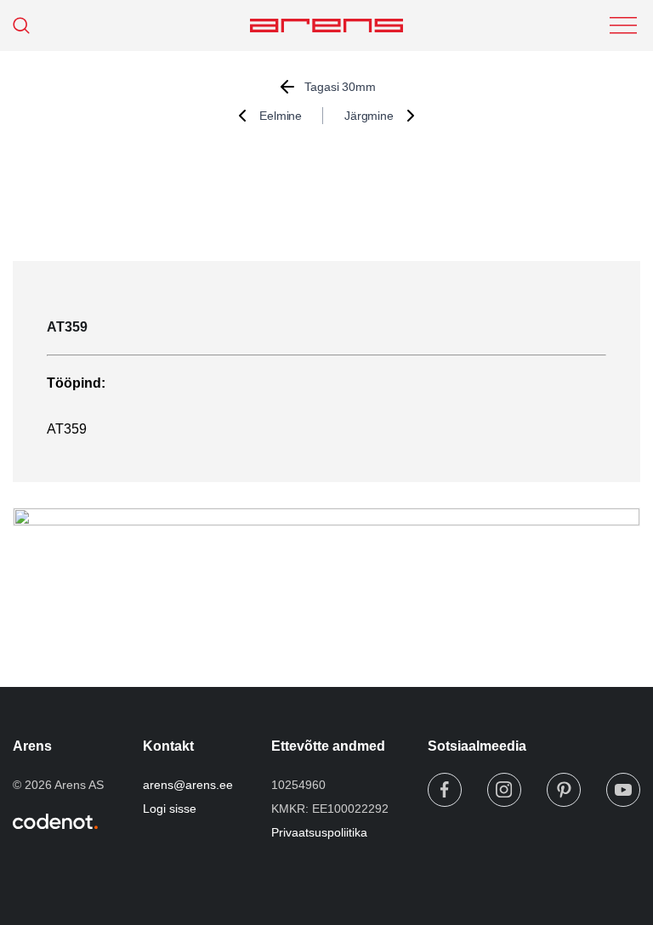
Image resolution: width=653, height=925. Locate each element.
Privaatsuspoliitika (319, 832)
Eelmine (280, 115)
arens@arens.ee (188, 785)
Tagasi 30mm (339, 87)
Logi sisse (169, 808)
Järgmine (369, 115)
